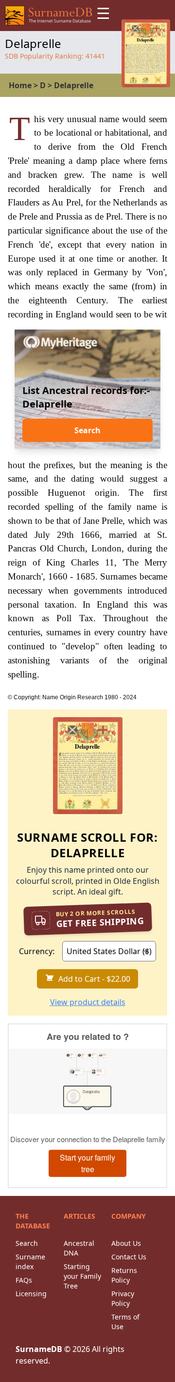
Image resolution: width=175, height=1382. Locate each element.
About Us (126, 1243)
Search (87, 430)
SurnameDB (39, 1349)
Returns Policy (124, 1275)
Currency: (36, 951)
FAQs (24, 1280)
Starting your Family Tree (82, 1276)
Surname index (30, 1261)
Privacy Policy (122, 1298)
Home (20, 85)
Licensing (31, 1293)
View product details (87, 1002)
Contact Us (128, 1256)
